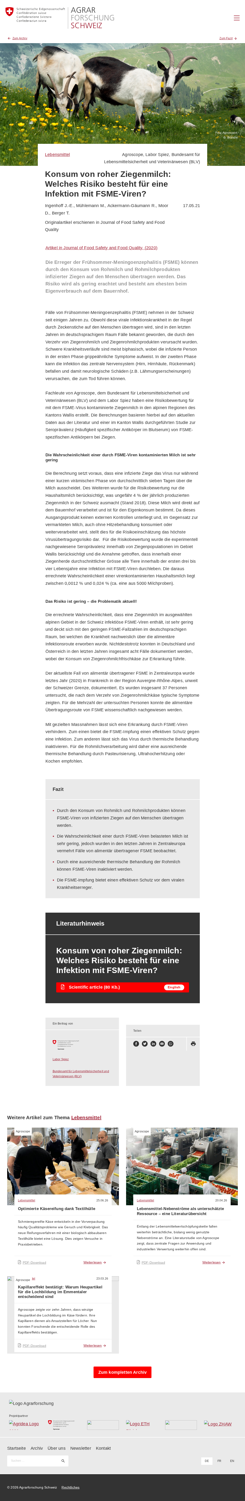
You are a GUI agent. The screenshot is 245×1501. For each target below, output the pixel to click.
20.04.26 (221, 1200)
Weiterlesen (93, 1262)
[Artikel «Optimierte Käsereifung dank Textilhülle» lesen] (63, 1166)
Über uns (56, 1448)
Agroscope (132, 154)
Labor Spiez (157, 154)
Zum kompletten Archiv (122, 1372)
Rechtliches (70, 1487)
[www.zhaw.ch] (220, 1425)
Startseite (16, 1448)
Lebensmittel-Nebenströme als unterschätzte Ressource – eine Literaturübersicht (180, 1211)
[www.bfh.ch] (103, 1425)
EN (232, 1461)
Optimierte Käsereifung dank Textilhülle (56, 1208)
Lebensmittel (57, 154)
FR (219, 1461)
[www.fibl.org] (181, 1425)
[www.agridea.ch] (25, 1425)
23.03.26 (102, 1278)
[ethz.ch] (142, 1425)
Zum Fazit (226, 38)
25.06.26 (102, 1200)
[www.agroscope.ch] (82, 1045)
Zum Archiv (19, 38)
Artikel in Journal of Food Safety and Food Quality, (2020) (101, 247)
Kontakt (103, 1448)
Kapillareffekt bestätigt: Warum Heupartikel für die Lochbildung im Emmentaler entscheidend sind (60, 1292)
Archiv (37, 1448)
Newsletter (80, 1448)
